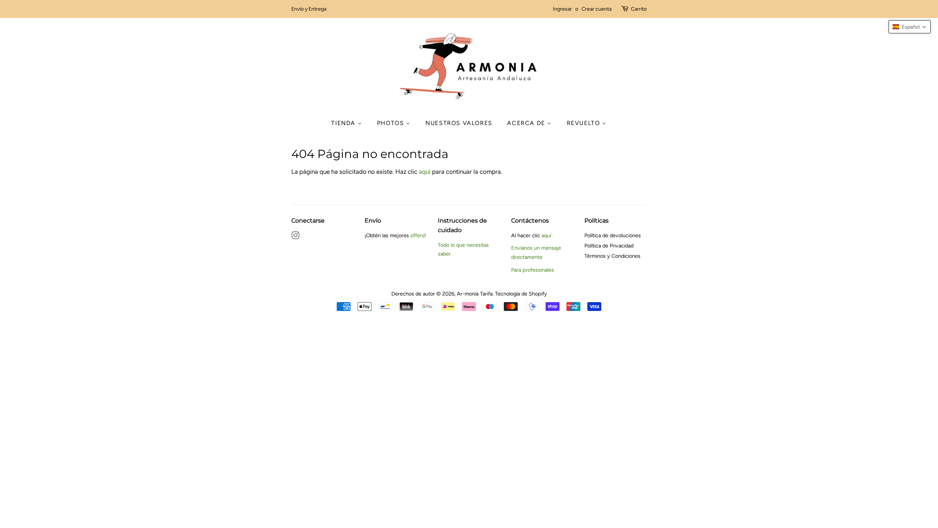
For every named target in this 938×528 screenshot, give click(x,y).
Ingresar (562, 9)
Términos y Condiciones (612, 256)
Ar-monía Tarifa (474, 293)
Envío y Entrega (308, 9)
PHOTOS (391, 123)
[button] (909, 27)
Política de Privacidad (609, 245)
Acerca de (527, 123)
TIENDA (344, 123)
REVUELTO (584, 123)
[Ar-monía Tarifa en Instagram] (295, 237)
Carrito (639, 9)
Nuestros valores (458, 123)
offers (417, 235)
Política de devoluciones (612, 235)
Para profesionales (532, 270)
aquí (425, 171)
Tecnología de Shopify (521, 293)
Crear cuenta (596, 9)
